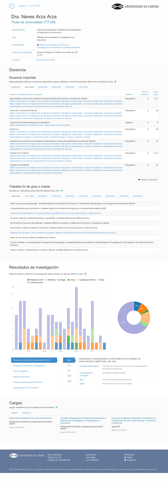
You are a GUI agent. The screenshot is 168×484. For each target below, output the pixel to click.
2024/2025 (42, 87)
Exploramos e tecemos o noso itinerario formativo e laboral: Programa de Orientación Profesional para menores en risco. (63, 232)
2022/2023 (69, 87)
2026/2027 (15, 87)
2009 (69, 376)
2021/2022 (83, 87)
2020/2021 (42, 196)
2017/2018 (83, 196)
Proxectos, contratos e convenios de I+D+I (31, 360)
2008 (69, 381)
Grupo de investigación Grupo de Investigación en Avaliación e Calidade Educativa (58, 46)
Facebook (129, 454)
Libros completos (20, 371)
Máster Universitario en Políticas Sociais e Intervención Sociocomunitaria (40, 125)
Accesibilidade (92, 460)
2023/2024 (56, 87)
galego (22, 5)
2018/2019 (69, 196)
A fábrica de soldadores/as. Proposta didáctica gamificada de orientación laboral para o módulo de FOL (55, 213)
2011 (69, 370)
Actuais (14, 412)
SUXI (40, 55)
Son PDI (33, 5)
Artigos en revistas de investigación (28, 365)
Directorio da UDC (47, 59)
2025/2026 (29, 87)
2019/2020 (56, 196)
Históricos (26, 412)
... (69, 386)
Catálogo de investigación (59, 460)
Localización (91, 454)
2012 (69, 365)
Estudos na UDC (55, 457)
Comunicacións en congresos (26, 387)
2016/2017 (96, 196)
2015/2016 (110, 196)
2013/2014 (137, 196)
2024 (69, 360)
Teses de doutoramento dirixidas (27, 382)
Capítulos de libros (21, 376)
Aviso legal (90, 457)
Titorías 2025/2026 (148, 179)
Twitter (129, 457)
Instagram (131, 460)
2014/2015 (123, 196)
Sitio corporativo (55, 454)
